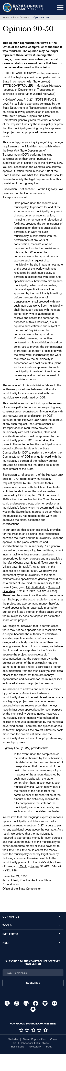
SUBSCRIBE (33, 982)
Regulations (17, 1046)
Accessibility (35, 1046)
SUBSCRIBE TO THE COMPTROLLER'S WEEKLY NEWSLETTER (32, 962)
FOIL (49, 1046)
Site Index (13, 1039)
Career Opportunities (34, 1039)
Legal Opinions (21, 17)
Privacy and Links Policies (35, 1043)
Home (6, 17)
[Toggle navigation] (60, 7)
